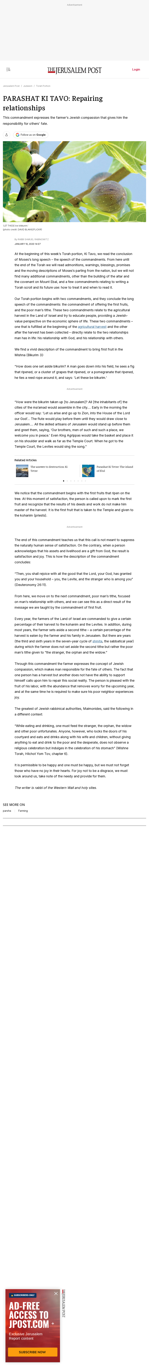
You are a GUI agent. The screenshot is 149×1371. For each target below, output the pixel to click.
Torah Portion (43, 86)
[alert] (32, 1329)
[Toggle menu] (8, 69)
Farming (23, 810)
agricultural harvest (92, 327)
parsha (7, 810)
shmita (97, 641)
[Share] (6, 134)
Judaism (27, 86)
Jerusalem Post (11, 86)
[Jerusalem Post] (74, 71)
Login (136, 69)
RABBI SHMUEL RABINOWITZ (33, 239)
